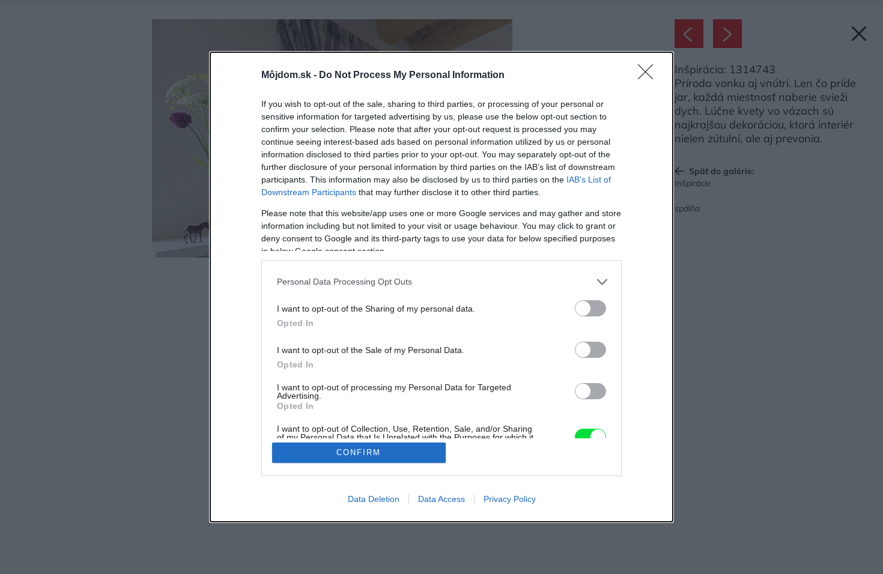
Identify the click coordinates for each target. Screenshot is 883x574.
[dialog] (441, 287)
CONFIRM (358, 452)
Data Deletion (373, 499)
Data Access (441, 499)
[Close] (649, 75)
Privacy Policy (510, 499)
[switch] (590, 308)
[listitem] (441, 282)
